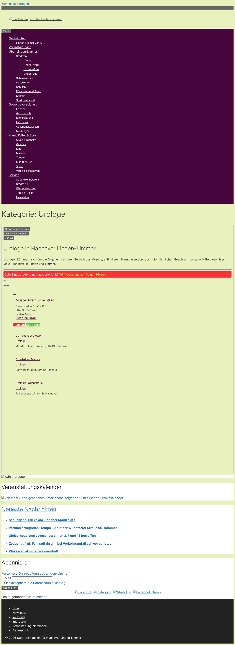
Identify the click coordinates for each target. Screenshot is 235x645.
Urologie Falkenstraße (29, 382)
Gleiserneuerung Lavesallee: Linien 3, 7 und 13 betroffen (52, 535)
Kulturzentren (24, 161)
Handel (20, 108)
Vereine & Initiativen (28, 170)
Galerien (21, 144)
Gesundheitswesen (27, 126)
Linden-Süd (30, 73)
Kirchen (20, 95)
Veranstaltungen (20, 47)
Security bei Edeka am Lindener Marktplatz (42, 520)
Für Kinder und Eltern (28, 91)
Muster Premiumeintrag (35, 300)
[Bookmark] (14, 294)
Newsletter (22, 197)
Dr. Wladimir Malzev (28, 359)
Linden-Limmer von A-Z (30, 42)
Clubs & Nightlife (26, 139)
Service (14, 175)
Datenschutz (21, 630)
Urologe (21, 340)
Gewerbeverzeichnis (23, 104)
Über (15, 608)
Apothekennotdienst (28, 179)
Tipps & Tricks (24, 192)
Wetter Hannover (26, 188)
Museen (21, 153)
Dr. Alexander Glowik (28, 335)
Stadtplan (22, 183)
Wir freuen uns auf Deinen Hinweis (83, 274)
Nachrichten (17, 38)
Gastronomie (23, 113)
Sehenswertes (24, 78)
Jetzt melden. (38, 597)
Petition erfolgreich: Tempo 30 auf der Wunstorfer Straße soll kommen (63, 528)
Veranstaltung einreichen (29, 626)
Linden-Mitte (31, 69)
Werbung (18, 617)
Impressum (20, 621)
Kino (18, 148)
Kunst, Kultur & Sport (23, 135)
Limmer (28, 60)
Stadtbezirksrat (25, 100)
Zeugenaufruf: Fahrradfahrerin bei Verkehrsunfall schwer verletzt (60, 543)
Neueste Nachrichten (28, 509)
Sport (19, 166)
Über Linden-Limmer (23, 51)
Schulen (21, 86)
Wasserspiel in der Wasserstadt (33, 551)
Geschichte (23, 82)
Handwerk (22, 122)
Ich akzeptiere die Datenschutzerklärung (35, 583)
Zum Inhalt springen (15, 4)
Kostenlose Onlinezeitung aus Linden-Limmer (34, 573)
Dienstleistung (24, 117)
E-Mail (6, 578)
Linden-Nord (31, 64)
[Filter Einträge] (4, 280)
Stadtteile (22, 56)
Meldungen (23, 131)
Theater (21, 157)
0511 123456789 (26, 318)
